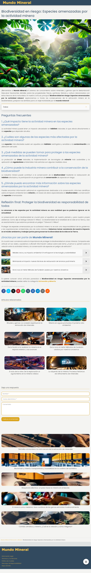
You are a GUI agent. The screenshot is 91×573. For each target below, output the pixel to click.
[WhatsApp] (23, 291)
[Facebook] (3, 291)
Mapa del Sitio (6, 566)
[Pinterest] (18, 291)
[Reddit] (47, 291)
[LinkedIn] (33, 291)
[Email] (43, 291)
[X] (13, 291)
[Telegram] (38, 291)
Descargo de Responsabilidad (11, 563)
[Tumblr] (28, 291)
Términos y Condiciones (9, 558)
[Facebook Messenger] (8, 291)
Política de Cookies (8, 561)
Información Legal (7, 556)
